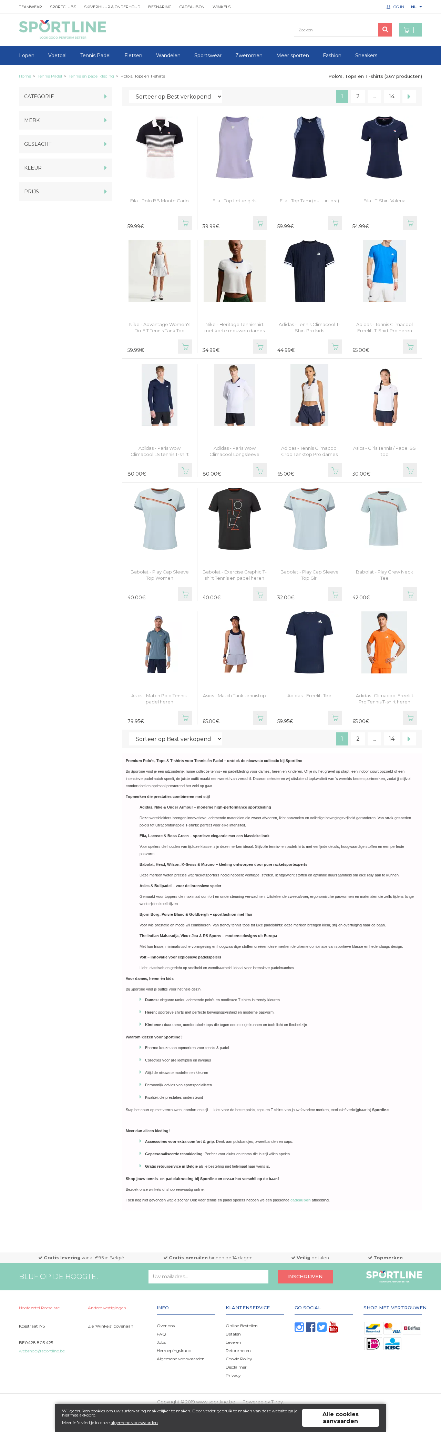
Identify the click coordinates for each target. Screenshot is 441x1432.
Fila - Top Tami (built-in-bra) (309, 200)
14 (391, 96)
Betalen (233, 1334)
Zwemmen (249, 55)
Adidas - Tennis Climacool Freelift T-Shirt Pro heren (384, 327)
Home (25, 76)
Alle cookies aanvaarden (340, 1417)
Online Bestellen (242, 1325)
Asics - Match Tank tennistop (234, 695)
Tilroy (277, 1401)
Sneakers (366, 55)
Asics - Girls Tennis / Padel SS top (384, 451)
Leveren (233, 1342)
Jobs (161, 1342)
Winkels (221, 6)
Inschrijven (305, 1276)
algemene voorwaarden (134, 1422)
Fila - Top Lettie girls (234, 200)
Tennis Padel (95, 55)
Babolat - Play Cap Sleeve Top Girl (309, 575)
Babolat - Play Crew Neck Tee (384, 575)
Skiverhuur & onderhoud (112, 6)
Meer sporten (292, 55)
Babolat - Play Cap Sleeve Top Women (160, 575)
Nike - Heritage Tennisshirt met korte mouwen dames (234, 327)
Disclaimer (236, 1367)
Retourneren (238, 1350)
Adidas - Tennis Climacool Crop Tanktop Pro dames (309, 451)
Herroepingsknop (174, 1350)
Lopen (26, 55)
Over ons (166, 1325)
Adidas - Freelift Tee (309, 695)
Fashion (332, 55)
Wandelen (168, 55)
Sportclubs (63, 6)
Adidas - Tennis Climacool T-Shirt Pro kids (309, 327)
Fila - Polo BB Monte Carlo (159, 200)
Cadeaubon (192, 6)
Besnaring (160, 6)
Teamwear (30, 6)
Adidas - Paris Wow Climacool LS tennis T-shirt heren (160, 454)
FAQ (161, 1334)
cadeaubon (300, 1200)
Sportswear (208, 55)
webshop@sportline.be (42, 1350)
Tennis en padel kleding (91, 76)
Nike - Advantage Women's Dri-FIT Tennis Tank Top (159, 327)
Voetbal (57, 55)
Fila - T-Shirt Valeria (384, 200)
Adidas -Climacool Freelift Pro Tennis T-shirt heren (384, 698)
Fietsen (133, 55)
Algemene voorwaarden (181, 1358)
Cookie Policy (239, 1358)
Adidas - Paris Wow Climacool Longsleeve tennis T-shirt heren (234, 454)
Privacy (233, 1375)
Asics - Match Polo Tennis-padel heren (159, 698)
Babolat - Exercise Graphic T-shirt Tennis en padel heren (235, 575)
